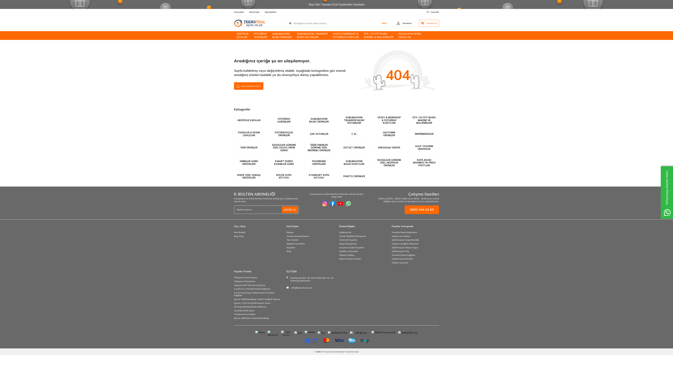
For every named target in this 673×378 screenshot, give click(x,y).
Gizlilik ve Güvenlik (348, 251)
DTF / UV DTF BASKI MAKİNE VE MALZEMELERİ (424, 120)
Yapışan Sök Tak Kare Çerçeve (249, 285)
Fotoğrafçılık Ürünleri (284, 134)
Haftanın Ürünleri (389, 134)
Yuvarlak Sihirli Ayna (244, 310)
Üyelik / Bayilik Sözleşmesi (352, 236)
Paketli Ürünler (354, 176)
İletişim (290, 232)
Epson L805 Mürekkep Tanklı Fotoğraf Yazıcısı (257, 299)
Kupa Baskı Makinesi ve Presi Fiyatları (424, 163)
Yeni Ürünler (248, 147)
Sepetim (291, 247)
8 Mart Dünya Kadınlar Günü (284, 162)
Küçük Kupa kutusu (284, 176)
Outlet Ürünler (354, 147)
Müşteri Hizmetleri (296, 243)
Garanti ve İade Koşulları (351, 247)
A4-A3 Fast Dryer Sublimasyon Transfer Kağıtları (254, 294)
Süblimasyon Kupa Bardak (405, 240)
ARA (384, 23)
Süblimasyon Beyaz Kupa (405, 247)
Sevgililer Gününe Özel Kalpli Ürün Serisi (284, 148)
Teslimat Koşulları (348, 240)
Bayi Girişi (239, 236)
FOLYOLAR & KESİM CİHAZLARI (410, 35)
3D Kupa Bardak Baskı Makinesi (250, 306)
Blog (289, 251)
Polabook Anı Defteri (244, 314)
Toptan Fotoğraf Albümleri (405, 243)
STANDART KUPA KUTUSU (319, 176)
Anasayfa (239, 12)
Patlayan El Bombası (244, 281)
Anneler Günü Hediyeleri (249, 162)
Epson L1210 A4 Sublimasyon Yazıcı (252, 303)
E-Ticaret (325, 351)
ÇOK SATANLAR (319, 133)
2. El (354, 133)
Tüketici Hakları (346, 255)
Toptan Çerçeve (400, 262)
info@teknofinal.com (301, 287)
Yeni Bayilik (239, 232)
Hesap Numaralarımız (298, 236)
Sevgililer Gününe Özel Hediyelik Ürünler (389, 163)
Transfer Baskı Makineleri (404, 232)
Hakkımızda (345, 232)
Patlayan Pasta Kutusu (245, 277)
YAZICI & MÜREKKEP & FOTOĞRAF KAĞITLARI (346, 35)
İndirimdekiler (424, 133)
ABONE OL (290, 209)
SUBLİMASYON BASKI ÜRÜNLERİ (282, 35)
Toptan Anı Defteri (401, 236)
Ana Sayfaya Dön (250, 86)
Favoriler (434, 12)
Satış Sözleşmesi (348, 243)
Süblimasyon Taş (400, 251)
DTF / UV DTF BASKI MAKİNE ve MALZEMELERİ (378, 35)
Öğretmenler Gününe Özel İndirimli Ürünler (319, 148)
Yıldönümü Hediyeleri (319, 162)
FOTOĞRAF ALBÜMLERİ (260, 35)
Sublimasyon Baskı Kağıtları (354, 162)
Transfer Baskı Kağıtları (403, 255)
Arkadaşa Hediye (389, 147)
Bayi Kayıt (254, 12)
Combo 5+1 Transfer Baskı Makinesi (252, 289)
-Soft (317, 351)
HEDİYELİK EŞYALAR (243, 35)
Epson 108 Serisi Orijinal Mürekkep (251, 318)
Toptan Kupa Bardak (402, 258)
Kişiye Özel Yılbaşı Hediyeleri (248, 176)
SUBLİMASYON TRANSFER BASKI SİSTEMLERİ (312, 35)
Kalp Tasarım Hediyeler (424, 147)
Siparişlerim (271, 12)
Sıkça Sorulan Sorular (350, 258)
